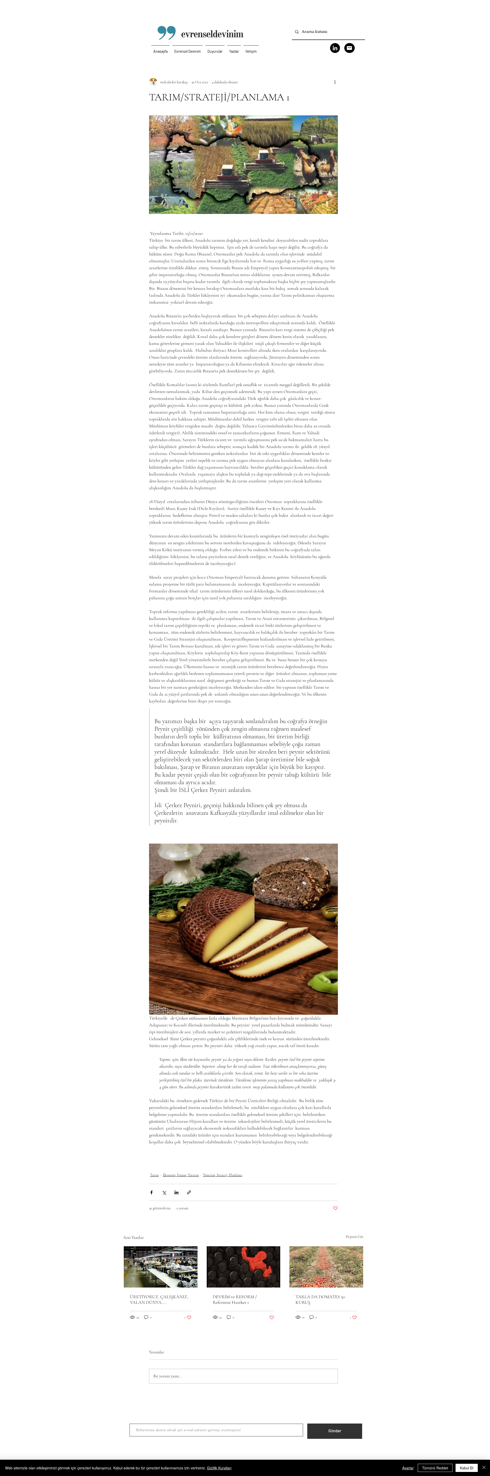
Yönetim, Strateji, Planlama (222, 1175)
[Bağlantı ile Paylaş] (189, 1192)
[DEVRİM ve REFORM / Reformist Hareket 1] (243, 1267)
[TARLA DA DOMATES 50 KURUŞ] (326, 1267)
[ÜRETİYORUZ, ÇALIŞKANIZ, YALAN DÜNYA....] (161, 1267)
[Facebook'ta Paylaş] (151, 1192)
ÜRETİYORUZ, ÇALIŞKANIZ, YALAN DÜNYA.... (159, 1299)
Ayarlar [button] (408, 1467)
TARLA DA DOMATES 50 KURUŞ (320, 1299)
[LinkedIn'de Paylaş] (176, 1192)
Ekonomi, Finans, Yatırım (181, 1175)
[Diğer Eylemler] (335, 82)
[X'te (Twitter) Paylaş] (164, 1192)
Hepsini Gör (354, 1237)
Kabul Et (466, 1467)
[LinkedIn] (335, 48)
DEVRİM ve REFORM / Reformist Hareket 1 (235, 1299)
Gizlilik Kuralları (219, 1467)
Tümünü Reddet (435, 1467)
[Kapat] (484, 1468)
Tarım (154, 1175)
